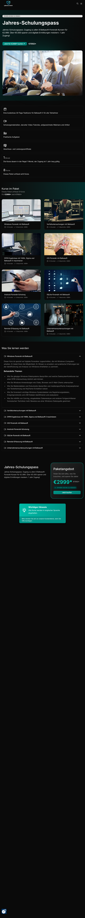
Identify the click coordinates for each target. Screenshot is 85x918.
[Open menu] (81, 4)
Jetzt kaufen (67, 492)
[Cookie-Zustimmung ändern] (4, 911)
